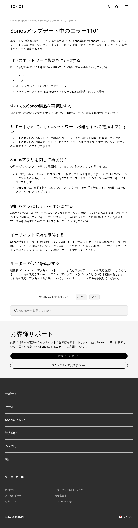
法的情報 (9, 489)
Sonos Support (18, 20)
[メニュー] (126, 6)
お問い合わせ (66, 356)
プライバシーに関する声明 (69, 489)
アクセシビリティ (14, 495)
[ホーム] (17, 6)
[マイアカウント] (108, 6)
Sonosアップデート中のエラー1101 (59, 20)
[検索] (116, 6)
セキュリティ (12, 501)
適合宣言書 (61, 495)
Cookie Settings (63, 501)
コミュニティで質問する (66, 365)
